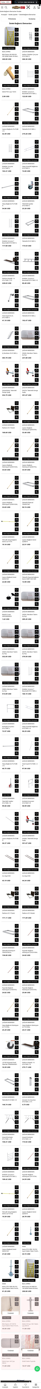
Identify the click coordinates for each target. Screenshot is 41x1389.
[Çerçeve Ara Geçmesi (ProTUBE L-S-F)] (30, 1081)
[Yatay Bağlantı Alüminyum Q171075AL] (10, 1007)
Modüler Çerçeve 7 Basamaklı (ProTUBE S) (9, 242)
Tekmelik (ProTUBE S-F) (9, 1100)
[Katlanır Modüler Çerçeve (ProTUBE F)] (30, 36)
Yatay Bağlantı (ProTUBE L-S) (9, 765)
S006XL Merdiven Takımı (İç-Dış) (9, 653)
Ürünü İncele (16, 39)
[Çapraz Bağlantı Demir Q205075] (30, 1193)
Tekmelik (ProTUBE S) (29, 241)
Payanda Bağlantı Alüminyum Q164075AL (9, 989)
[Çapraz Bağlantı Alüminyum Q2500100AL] (10, 484)
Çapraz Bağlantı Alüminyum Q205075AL (29, 429)
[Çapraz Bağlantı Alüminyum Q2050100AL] (10, 447)
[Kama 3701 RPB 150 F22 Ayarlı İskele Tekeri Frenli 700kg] (30, 1231)
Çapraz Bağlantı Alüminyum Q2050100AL (10, 466)
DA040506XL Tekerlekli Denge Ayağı (9, 391)
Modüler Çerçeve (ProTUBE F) (7, 167)
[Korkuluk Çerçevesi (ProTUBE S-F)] (30, 783)
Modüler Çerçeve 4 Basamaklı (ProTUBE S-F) (30, 279)
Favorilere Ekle (16, 30)
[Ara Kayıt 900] (10, 857)
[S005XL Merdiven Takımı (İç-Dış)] (30, 596)
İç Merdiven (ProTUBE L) (9, 353)
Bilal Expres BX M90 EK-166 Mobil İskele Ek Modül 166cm (30, 1287)
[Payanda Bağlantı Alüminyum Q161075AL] (30, 1156)
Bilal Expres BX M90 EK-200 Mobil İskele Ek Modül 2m (10, 55)
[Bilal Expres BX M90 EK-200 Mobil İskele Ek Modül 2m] (10, 36)
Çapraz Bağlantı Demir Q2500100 (9, 578)
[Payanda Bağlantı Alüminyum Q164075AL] (10, 969)
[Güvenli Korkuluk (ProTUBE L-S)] (30, 1119)
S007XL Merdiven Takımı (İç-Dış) (29, 653)
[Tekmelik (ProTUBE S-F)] (10, 1081)
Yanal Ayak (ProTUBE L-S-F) (30, 765)
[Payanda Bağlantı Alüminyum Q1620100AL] (30, 932)
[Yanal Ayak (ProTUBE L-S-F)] (30, 745)
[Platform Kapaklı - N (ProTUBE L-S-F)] (10, 260)
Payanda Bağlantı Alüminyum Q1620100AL (30, 951)
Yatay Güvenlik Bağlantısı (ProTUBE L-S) (30, 727)
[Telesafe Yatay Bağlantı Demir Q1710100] (10, 1193)
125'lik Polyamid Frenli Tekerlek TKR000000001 (9, 1063)
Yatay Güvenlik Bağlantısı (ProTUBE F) (30, 167)
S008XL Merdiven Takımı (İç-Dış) (9, 690)
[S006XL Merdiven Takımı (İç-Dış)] (10, 633)
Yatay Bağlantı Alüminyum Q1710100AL (30, 1026)
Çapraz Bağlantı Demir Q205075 (29, 1213)
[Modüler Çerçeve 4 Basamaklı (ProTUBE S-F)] (30, 260)
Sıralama (32, 19)
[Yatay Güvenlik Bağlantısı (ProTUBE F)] (30, 148)
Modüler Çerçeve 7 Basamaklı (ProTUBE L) (29, 690)
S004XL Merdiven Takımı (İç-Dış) (29, 354)
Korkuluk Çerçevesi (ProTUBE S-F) (28, 802)
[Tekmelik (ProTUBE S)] (30, 223)
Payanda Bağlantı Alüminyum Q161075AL (29, 1175)
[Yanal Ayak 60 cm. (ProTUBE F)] (10, 297)
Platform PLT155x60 (8, 428)
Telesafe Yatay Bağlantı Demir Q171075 (9, 541)
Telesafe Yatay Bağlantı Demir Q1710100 (9, 1213)
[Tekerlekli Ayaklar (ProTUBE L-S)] (10, 783)
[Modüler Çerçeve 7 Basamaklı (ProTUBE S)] (10, 223)
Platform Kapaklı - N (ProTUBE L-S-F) (8, 279)
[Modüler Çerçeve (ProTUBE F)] (10, 148)
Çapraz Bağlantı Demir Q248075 (29, 541)
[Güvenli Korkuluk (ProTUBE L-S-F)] (10, 1119)
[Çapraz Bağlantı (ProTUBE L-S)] (10, 110)
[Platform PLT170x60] (10, 895)
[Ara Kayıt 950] (30, 857)
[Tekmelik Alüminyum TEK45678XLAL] (10, 932)
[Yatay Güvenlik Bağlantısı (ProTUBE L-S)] (30, 708)
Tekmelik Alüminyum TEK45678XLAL (8, 951)
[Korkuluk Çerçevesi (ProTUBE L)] (10, 708)
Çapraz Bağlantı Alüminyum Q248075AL (29, 466)
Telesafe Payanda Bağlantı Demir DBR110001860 (30, 578)
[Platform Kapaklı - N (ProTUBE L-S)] (30, 1044)
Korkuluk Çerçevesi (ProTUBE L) (8, 727)
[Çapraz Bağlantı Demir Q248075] (30, 521)
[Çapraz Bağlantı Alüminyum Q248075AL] (30, 447)
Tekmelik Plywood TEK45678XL (27, 503)
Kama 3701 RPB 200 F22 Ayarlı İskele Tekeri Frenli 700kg (10, 1287)
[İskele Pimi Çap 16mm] (10, 73)
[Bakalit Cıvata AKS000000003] (10, 596)
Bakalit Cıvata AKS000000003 (7, 615)
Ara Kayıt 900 (6, 876)
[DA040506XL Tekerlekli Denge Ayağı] (10, 372)
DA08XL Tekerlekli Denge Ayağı (30, 839)
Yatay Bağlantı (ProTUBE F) (9, 205)
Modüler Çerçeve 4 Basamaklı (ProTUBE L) (9, 1175)
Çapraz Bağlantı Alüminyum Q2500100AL (10, 503)
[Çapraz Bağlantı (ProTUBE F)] (10, 820)
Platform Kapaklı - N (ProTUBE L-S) (28, 1063)
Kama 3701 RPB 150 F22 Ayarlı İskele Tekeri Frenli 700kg (30, 1250)
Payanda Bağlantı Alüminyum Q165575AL (29, 989)
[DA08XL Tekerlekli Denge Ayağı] (30, 820)
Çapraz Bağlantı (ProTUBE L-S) (10, 130)
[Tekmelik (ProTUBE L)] (30, 110)
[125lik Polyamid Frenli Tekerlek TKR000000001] (10, 1044)
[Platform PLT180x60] (30, 895)
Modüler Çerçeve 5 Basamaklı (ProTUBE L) (29, 92)
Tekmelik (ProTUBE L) (29, 129)
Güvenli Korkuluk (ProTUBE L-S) (27, 1138)
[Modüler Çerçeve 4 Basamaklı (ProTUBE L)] (10, 1156)
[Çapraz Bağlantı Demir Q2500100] (10, 559)
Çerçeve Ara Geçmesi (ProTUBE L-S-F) (29, 1101)
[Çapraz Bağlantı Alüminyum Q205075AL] (30, 409)
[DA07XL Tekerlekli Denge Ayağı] (30, 372)
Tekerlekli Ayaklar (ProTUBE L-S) (7, 802)
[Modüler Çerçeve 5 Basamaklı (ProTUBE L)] (30, 73)
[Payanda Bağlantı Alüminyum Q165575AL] (30, 969)
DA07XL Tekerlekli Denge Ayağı (30, 391)
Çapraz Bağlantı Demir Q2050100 (9, 1250)
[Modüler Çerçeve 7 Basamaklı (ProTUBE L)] (30, 671)
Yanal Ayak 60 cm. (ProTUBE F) (7, 316)
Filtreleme (12, 19)
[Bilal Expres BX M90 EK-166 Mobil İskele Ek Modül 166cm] (30, 1268)
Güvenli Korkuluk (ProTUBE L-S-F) (7, 1138)
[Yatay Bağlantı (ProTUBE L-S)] (10, 745)
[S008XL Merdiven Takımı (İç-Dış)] (10, 671)
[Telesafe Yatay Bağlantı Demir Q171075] (10, 521)
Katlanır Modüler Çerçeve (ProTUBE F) (30, 55)
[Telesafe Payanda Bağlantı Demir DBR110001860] (30, 559)
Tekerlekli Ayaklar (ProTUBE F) (27, 205)
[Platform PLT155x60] (10, 409)
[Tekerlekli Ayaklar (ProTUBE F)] (30, 185)
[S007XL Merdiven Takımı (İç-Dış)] (30, 633)
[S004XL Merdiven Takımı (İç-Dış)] (30, 334)
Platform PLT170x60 (8, 913)
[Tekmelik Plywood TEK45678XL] (30, 484)
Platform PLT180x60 (28, 913)
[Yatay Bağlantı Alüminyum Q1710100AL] (30, 1007)
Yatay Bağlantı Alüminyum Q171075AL (10, 1026)
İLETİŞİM (26, 2)
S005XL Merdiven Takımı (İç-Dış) (29, 615)
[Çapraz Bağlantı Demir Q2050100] (10, 1231)
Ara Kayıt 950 (26, 876)
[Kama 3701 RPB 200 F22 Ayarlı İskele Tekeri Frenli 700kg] (10, 1268)
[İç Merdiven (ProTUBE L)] (10, 334)
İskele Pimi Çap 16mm (9, 92)
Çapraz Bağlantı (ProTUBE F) (10, 839)
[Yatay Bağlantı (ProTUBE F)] (10, 185)
